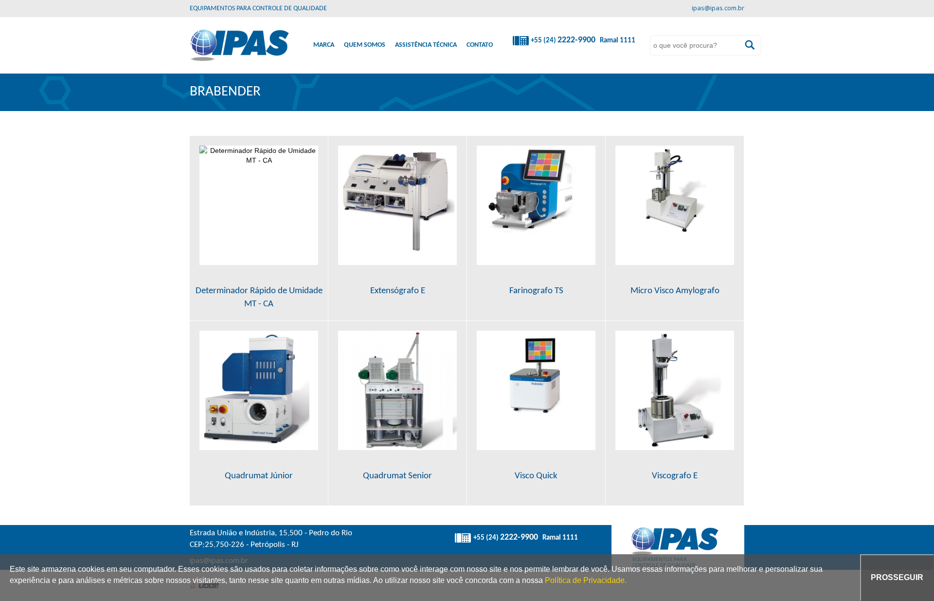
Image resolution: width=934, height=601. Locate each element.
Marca (323, 45)
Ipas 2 (239, 45)
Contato (480, 45)
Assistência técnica (426, 45)
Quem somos (364, 45)
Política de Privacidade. (586, 580)
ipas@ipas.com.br (718, 8)
